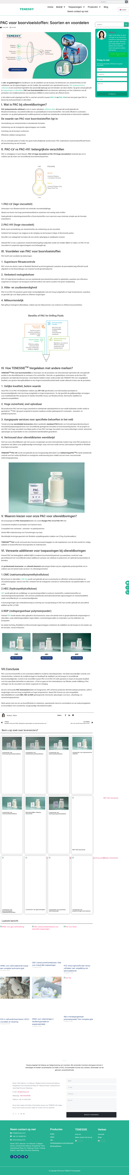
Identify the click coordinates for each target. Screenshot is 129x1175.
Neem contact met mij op (118, 54)
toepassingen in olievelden (13, 90)
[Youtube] (24, 1113)
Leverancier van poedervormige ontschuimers (81, 910)
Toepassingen (75, 7)
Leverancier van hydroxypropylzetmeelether (57, 813)
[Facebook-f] (13, 1113)
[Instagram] (18, 1113)
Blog (106, 7)
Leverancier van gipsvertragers (35, 909)
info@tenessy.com (23, 1092)
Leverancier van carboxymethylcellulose (9, 813)
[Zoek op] (126, 1)
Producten (93, 7)
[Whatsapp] (16, 1113)
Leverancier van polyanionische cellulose (82, 753)
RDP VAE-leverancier (78, 849)
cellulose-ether (49, 109)
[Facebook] (15, 1156)
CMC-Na (24, 579)
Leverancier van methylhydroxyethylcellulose (34, 753)
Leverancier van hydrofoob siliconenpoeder (57, 910)
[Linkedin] (19, 1156)
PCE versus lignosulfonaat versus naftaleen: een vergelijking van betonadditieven (77, 968)
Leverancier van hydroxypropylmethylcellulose (11, 753)
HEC (3, 593)
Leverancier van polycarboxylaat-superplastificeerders (8, 911)
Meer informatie (16, 658)
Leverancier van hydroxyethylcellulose (55, 753)
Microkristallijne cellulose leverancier (33, 813)
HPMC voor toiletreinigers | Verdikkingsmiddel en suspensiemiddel (43, 1021)
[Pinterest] (21, 1113)
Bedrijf (59, 7)
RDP (9, 615)
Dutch (124, 10)
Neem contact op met (77, 11)
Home (50, 7)
